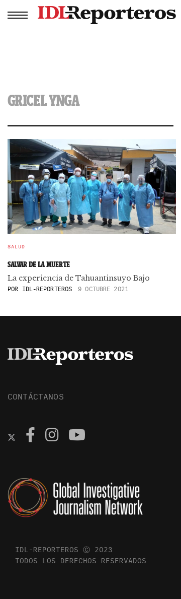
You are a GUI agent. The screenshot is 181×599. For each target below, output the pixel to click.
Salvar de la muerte (39, 264)
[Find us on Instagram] (51, 436)
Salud (16, 246)
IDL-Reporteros (47, 289)
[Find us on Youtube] (76, 436)
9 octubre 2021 (103, 289)
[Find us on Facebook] (30, 436)
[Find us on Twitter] (12, 436)
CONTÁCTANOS (36, 396)
